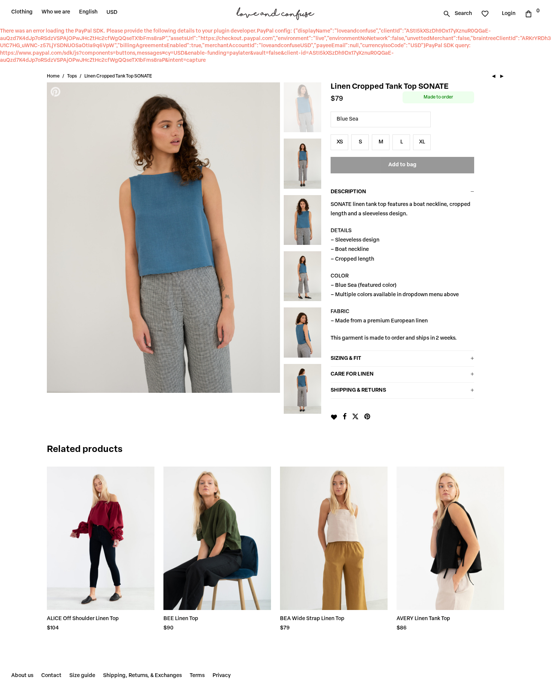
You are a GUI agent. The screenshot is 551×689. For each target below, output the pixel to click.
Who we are (56, 12)
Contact (51, 676)
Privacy (222, 676)
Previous (56, 238)
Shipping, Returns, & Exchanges (142, 676)
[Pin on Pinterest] (367, 417)
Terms (197, 676)
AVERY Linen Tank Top (423, 619)
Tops (72, 76)
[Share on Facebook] (344, 417)
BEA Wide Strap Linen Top (312, 619)
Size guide (82, 676)
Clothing (22, 12)
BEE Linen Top (180, 619)
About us (22, 676)
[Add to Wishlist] (334, 417)
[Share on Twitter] (355, 417)
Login (508, 13)
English (88, 12)
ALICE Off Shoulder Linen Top (83, 619)
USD (111, 12)
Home (53, 76)
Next (270, 238)
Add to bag (402, 165)
